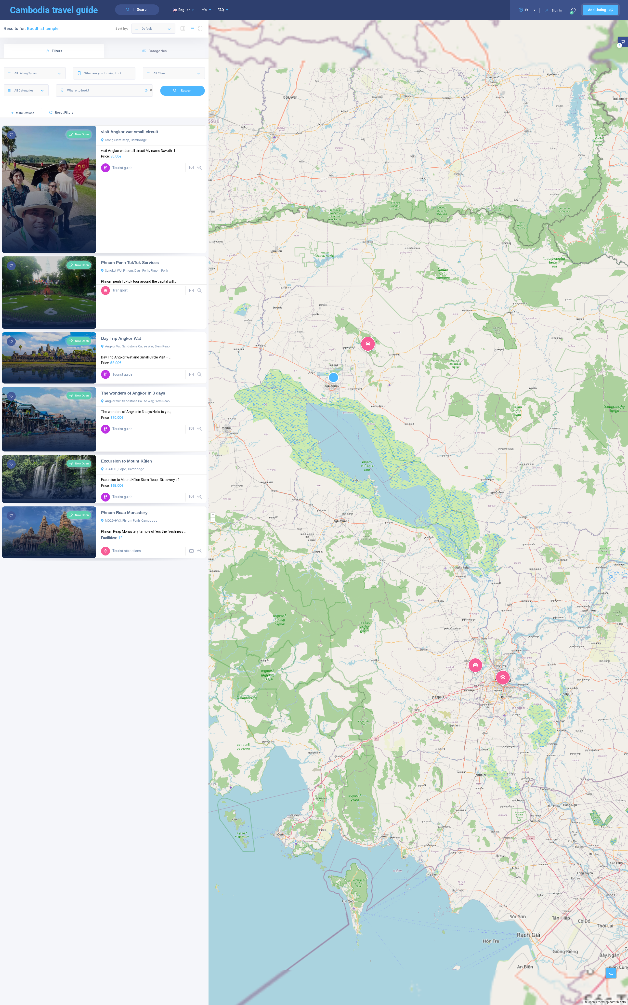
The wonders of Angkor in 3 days (133, 393)
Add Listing (597, 10)
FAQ (221, 10)
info (203, 10)
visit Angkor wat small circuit (129, 131)
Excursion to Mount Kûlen (126, 461)
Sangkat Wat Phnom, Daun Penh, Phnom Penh (136, 270)
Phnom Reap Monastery (124, 512)
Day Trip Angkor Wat (121, 338)
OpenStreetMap (598, 1002)
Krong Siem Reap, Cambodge (126, 140)
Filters (57, 51)
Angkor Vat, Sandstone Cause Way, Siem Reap (137, 346)
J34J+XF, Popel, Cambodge (124, 469)
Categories (157, 51)
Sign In (557, 10)
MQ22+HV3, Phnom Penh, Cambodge (131, 520)
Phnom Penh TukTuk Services (130, 262)
